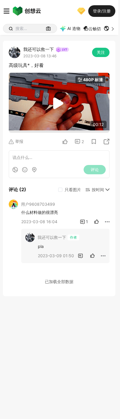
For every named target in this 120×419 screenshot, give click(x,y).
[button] (109, 28)
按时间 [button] (98, 189)
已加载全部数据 (59, 281)
